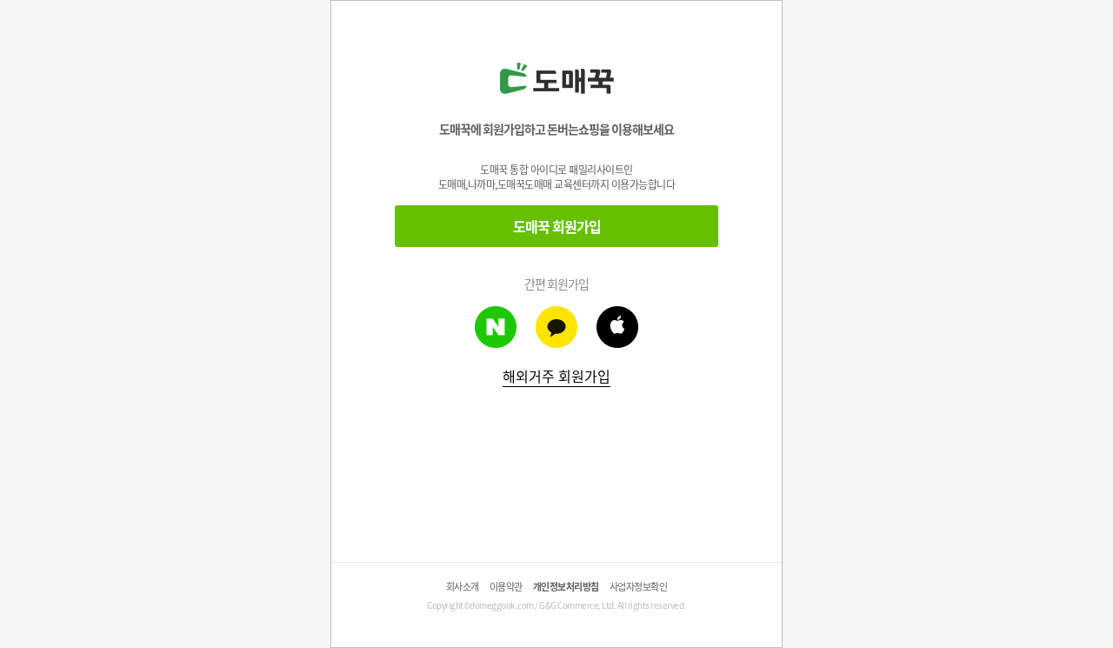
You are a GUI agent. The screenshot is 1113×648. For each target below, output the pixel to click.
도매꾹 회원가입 (557, 226)
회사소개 (462, 586)
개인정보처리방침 (566, 586)
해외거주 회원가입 (556, 375)
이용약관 (506, 586)
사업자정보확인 (639, 586)
